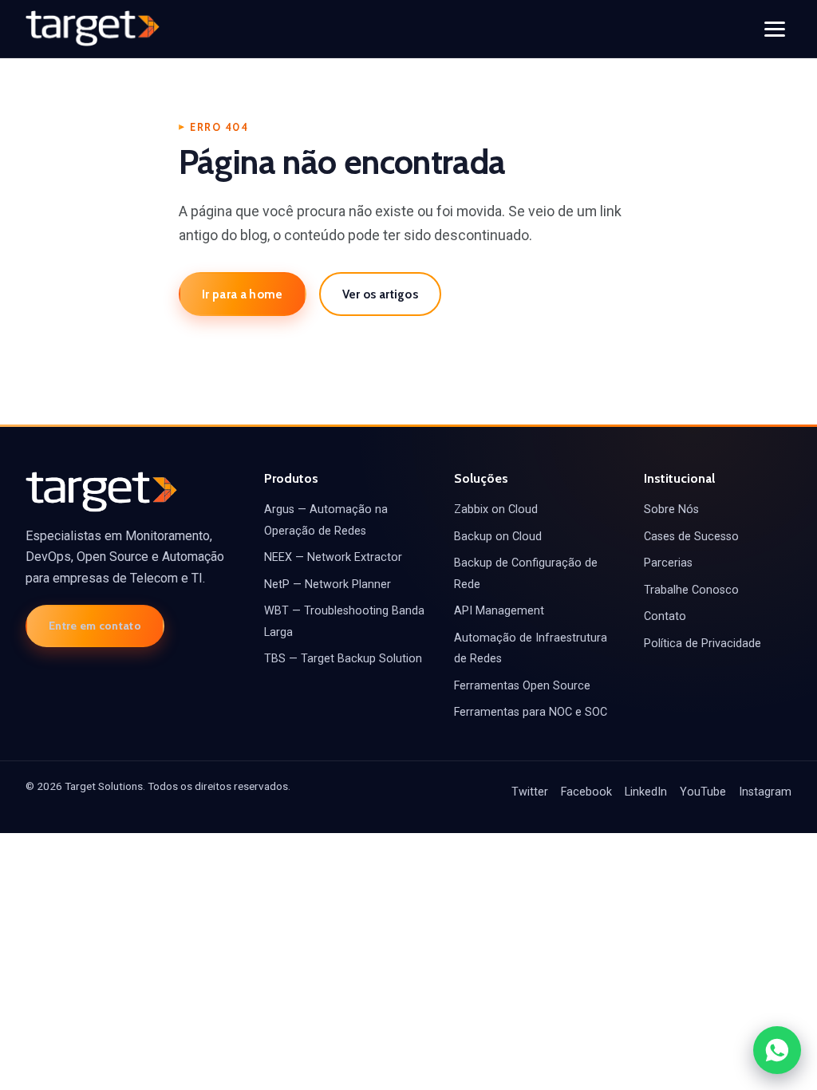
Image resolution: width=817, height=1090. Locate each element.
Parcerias (668, 563)
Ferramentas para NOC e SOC (530, 712)
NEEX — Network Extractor (333, 557)
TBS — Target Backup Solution (343, 658)
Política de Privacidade (702, 643)
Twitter (529, 792)
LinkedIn (646, 792)
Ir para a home (242, 294)
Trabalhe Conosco (691, 590)
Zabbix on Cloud (496, 509)
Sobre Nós (671, 509)
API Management (499, 611)
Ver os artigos (380, 294)
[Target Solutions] (93, 28)
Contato (665, 616)
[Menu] (774, 29)
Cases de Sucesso (691, 536)
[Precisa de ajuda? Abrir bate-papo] (777, 1050)
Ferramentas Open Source (522, 686)
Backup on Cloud (498, 536)
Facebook (586, 792)
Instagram (765, 792)
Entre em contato (95, 625)
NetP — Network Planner (327, 584)
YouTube (703, 792)
